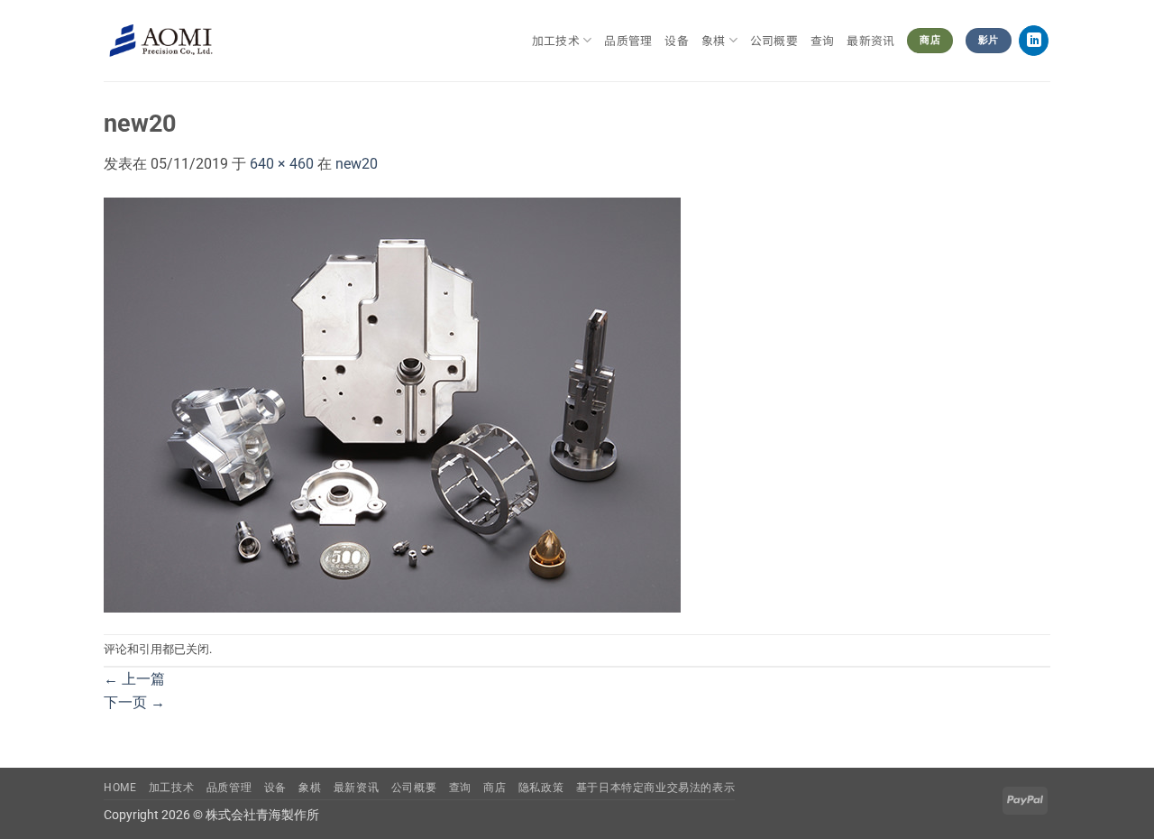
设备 (676, 40)
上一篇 (134, 678)
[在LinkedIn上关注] (1034, 40)
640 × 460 (282, 163)
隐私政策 (540, 787)
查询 (823, 40)
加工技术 (556, 40)
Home (120, 787)
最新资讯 (870, 40)
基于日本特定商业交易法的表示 (656, 787)
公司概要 (774, 40)
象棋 (309, 787)
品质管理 (628, 40)
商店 (494, 787)
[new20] (392, 403)
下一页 (134, 702)
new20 (356, 163)
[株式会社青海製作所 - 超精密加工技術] (161, 41)
